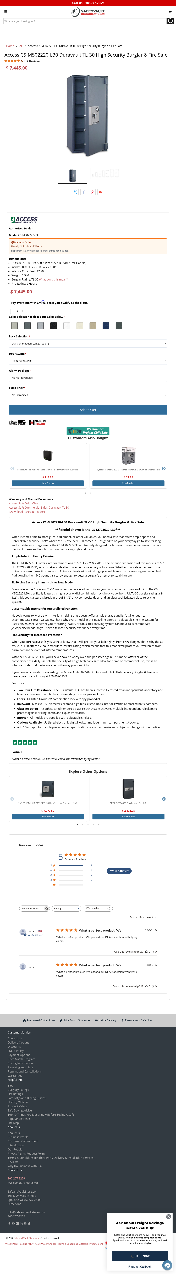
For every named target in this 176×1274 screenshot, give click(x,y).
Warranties (15, 1076)
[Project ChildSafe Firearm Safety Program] (88, 431)
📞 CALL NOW (140, 1256)
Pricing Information (20, 1063)
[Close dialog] (168, 1216)
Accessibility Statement (91, 1243)
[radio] (14, 325)
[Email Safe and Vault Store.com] (25, 1224)
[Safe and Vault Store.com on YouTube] (13, 1224)
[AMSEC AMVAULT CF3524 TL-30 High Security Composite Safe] (47, 789)
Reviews (13, 1162)
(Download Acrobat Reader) (27, 512)
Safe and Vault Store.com (27, 1237)
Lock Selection (19, 336)
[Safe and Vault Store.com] (88, 12)
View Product (48, 483)
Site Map (13, 1123)
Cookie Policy (27, 1243)
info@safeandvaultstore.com (26, 1212)
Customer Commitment (23, 1141)
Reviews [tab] (25, 845)
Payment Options (19, 1055)
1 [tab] (85, 493)
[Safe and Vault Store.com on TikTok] (29, 1224)
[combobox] (66, 909)
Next (163, 468)
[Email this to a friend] (100, 192)
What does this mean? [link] (53, 279)
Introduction (16, 1145)
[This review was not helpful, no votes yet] (153, 952)
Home (10, 46)
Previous (12, 468)
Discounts (14, 1047)
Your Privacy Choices (45, 1243)
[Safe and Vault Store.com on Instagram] (17, 1224)
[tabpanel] (48, 466)
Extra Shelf (17, 388)
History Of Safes (18, 1102)
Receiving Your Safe (20, 1067)
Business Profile (18, 1137)
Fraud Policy (16, 1051)
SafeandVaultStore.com (23, 1191)
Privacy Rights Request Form (26, 1153)
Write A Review (119, 871)
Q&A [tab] (39, 845)
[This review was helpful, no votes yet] (146, 952)
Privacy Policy (11, 1243)
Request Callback (139, 1266)
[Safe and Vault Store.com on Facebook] (9, 1224)
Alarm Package (20, 371)
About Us (14, 1133)
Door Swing (17, 354)
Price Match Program (21, 1059)
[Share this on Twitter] (75, 192)
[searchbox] (31, 908)
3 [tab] (88, 824)
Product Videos (18, 1106)
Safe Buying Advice (20, 1110)
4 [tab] (93, 824)
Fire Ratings (15, 1094)
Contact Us (15, 1038)
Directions (14, 1204)
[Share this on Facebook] (83, 192)
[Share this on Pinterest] (92, 192)
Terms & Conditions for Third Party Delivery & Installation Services (51, 1158)
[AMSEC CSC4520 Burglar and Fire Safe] (128, 789)
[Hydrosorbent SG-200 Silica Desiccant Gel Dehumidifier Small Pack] (128, 455)
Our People (15, 1149)
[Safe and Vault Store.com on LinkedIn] (21, 1224)
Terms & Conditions (68, 1243)
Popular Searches (19, 1119)
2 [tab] (90, 493)
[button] (167, 1265)
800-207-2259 (94, 3)
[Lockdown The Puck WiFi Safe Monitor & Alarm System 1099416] (47, 455)
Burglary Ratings (18, 1090)
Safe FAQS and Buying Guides (27, 1098)
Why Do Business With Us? (25, 1166)
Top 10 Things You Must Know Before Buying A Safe (41, 1114)
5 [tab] (98, 824)
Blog (10, 1086)
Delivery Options (18, 1042)
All (21, 46)
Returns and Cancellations (25, 1071)
